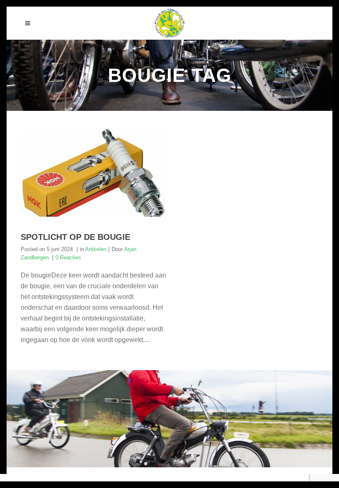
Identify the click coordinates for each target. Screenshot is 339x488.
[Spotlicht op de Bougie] (94, 173)
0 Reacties (68, 257)
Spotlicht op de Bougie (75, 237)
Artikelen (95, 249)
